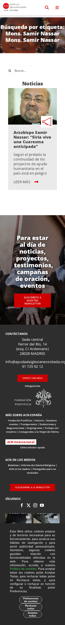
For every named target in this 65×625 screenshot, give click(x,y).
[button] (47, 8)
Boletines (13, 465)
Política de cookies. (23, 568)
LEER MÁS (22, 181)
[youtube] (42, 505)
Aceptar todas (32, 614)
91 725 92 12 (32, 366)
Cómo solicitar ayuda (32, 447)
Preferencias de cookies (30, 600)
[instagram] (35, 505)
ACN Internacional (20, 442)
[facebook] (22, 505)
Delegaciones (32, 386)
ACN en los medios (19, 469)
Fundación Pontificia (20, 420)
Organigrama (34, 428)
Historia (39, 420)
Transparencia (28, 424)
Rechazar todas (30, 607)
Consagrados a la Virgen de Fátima (39, 431)
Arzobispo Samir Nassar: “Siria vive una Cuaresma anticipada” (32, 139)
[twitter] (29, 505)
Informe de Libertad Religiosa (38, 465)
